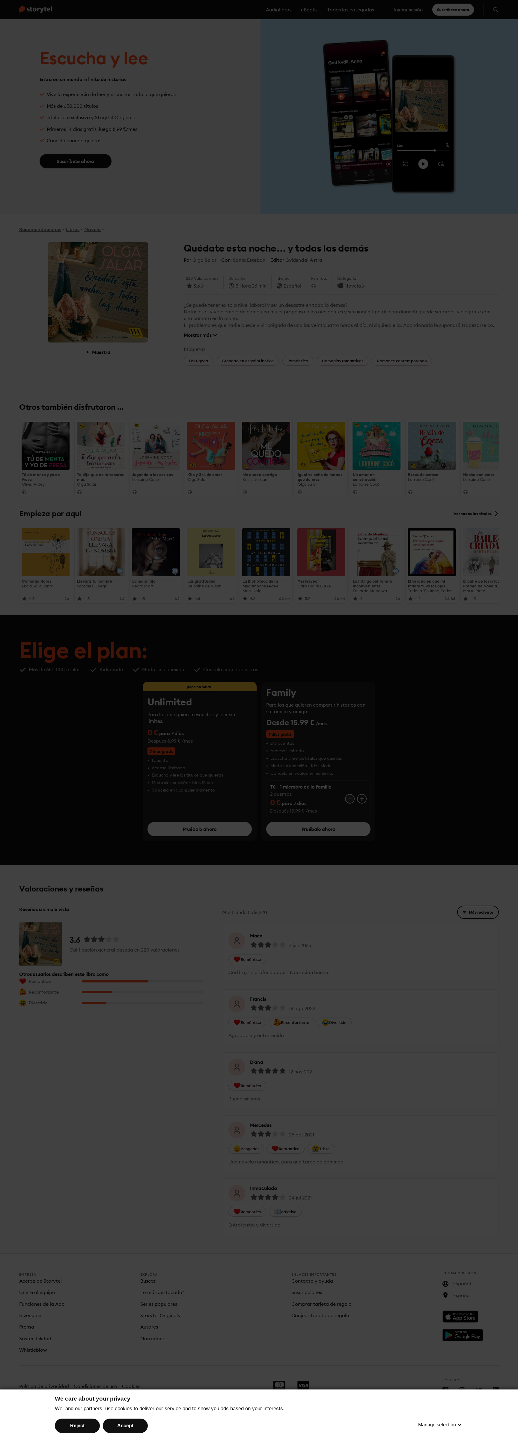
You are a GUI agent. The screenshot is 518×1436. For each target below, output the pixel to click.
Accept (125, 1425)
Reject (77, 1425)
